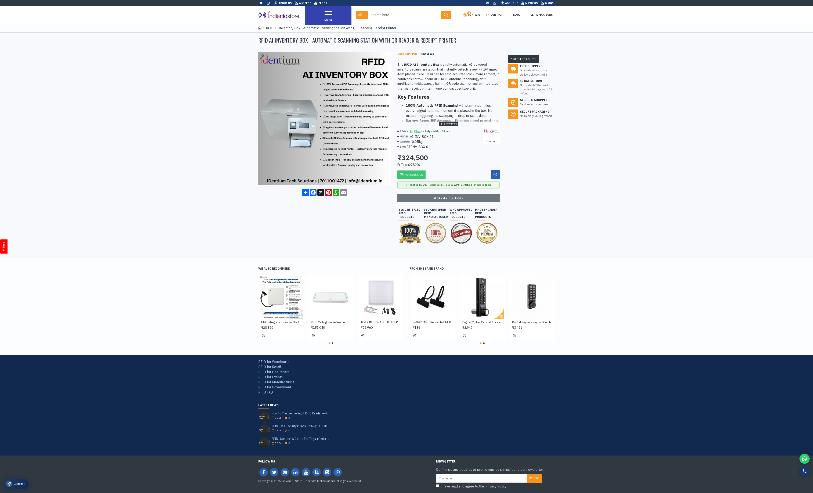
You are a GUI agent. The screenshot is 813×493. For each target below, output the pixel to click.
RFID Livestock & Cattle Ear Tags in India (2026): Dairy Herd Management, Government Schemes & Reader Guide (301, 438)
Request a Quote (524, 59)
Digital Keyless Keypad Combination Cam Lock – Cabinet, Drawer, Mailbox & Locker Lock (532, 322)
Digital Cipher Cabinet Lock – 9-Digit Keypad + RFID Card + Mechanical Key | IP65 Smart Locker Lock (483, 322)
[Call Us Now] (804, 471)
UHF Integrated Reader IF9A (280, 322)
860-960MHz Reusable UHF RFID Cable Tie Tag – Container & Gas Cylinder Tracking (433, 322)
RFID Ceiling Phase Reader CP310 (331, 322)
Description (407, 53)
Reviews (427, 53)
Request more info (450, 197)
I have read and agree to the (473, 486)
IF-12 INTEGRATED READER (379, 322)
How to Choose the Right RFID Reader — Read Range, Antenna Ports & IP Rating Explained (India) (301, 413)
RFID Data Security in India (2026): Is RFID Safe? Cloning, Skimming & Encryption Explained (301, 426)
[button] (329, 343)
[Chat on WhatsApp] (804, 459)
